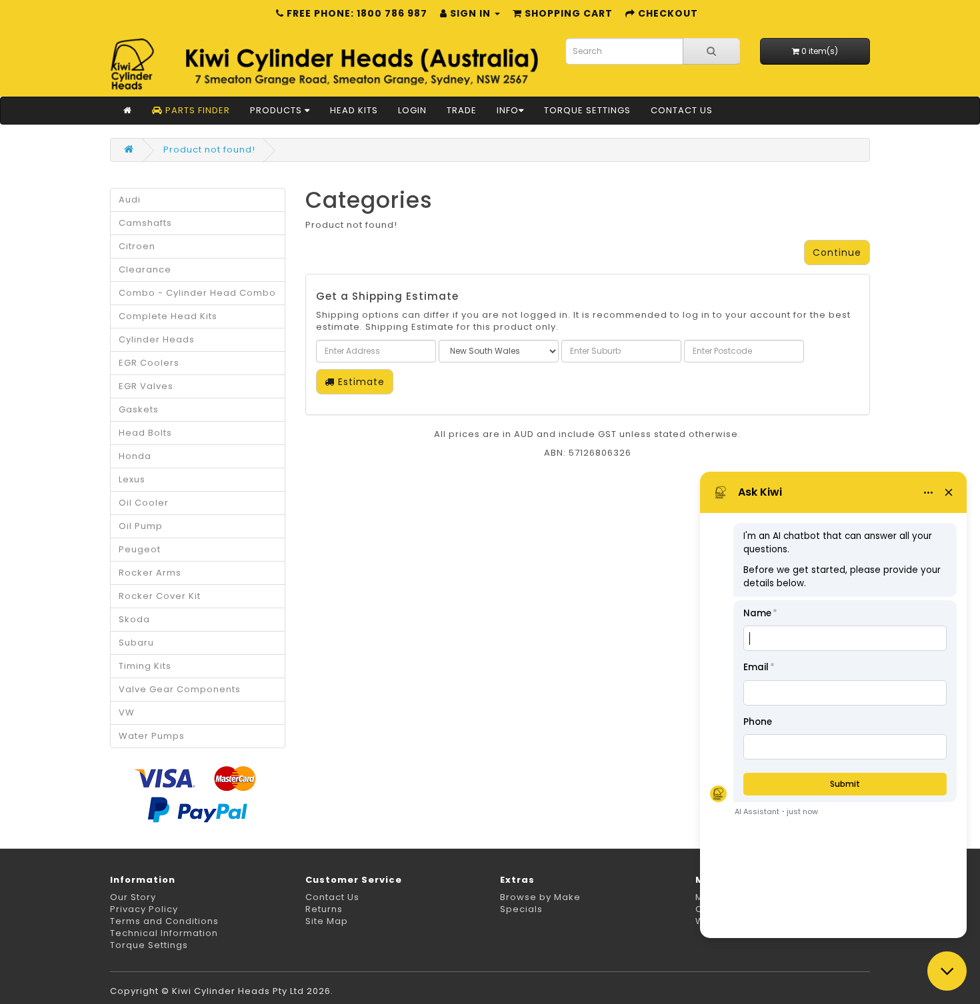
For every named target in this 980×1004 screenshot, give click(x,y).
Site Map (326, 921)
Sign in (470, 13)
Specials (521, 909)
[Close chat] (947, 971)
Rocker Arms (150, 572)
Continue (837, 252)
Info (508, 110)
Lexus (132, 479)
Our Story (133, 897)
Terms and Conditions (164, 921)
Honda (135, 456)
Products (277, 110)
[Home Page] (127, 110)
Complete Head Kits (168, 316)
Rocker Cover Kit (160, 596)
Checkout (666, 13)
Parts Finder (196, 110)
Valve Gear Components (180, 689)
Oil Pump (141, 526)
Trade (462, 110)
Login (412, 110)
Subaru (136, 642)
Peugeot (140, 549)
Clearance (145, 269)
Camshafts (145, 223)
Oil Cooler (144, 502)
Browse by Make (540, 897)
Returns (324, 909)
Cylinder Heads (157, 339)
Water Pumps (152, 736)
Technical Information (164, 933)
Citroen (137, 246)
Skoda (134, 619)
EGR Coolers (149, 362)
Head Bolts (145, 432)
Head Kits (354, 110)
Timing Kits (145, 666)
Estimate (360, 381)
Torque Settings (587, 110)
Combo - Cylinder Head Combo (197, 292)
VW (127, 712)
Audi (130, 199)
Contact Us (682, 110)
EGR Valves (146, 386)
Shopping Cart (567, 13)
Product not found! (209, 149)
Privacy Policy (144, 909)
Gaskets (139, 409)
